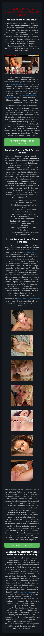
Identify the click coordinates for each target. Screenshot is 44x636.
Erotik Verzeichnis (26, 592)
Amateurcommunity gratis (18, 84)
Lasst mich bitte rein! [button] (22, 545)
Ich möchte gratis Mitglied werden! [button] (22, 142)
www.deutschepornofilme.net (28, 299)
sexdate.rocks (10, 124)
